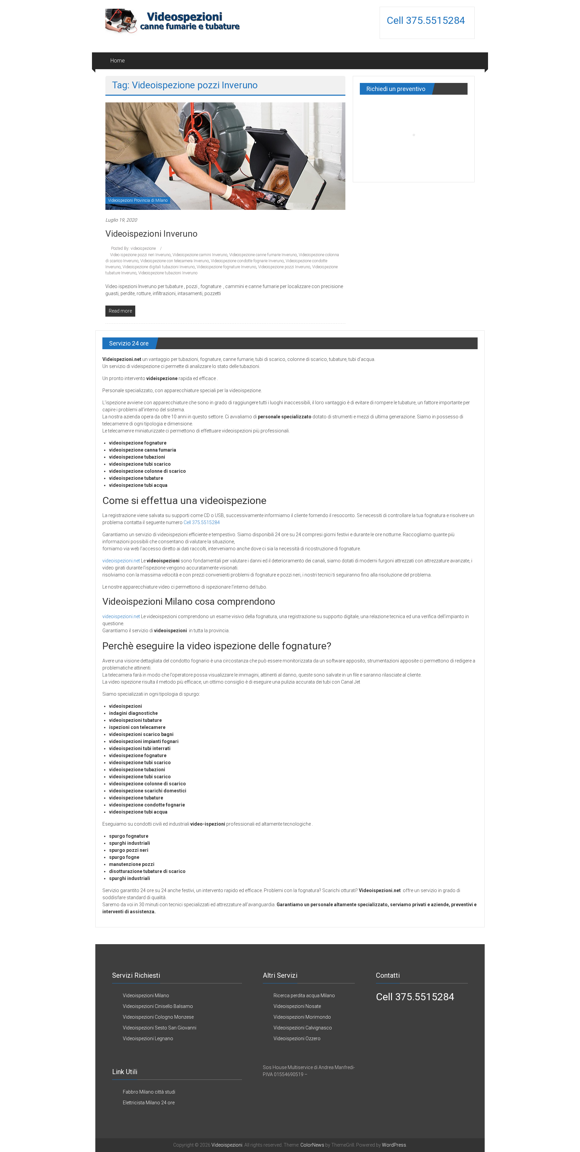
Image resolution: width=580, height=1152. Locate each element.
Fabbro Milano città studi (149, 1092)
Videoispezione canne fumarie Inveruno (263, 254)
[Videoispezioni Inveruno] (225, 155)
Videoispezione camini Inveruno (200, 254)
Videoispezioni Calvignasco (303, 1027)
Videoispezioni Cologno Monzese (158, 1017)
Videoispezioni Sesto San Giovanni (159, 1027)
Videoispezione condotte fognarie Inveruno (247, 261)
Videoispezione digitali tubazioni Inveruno (159, 267)
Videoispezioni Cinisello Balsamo (158, 1006)
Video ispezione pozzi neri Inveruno (140, 254)
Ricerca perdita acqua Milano (304, 995)
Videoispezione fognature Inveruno (226, 267)
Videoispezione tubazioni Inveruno (167, 273)
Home (117, 60)
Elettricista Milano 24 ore (149, 1102)
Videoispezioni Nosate (297, 1006)
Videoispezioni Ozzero (297, 1038)
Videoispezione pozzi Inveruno (284, 267)
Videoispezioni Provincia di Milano (137, 200)
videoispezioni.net (121, 560)
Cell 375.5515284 (427, 20)
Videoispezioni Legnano (148, 1038)
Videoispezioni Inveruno (151, 234)
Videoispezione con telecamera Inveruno (174, 261)
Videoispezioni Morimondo (302, 1017)
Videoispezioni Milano (146, 995)
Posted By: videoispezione (133, 248)
